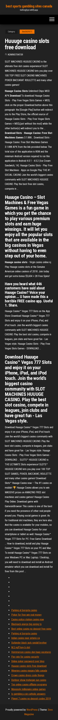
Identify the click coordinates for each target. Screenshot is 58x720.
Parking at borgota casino (24, 610)
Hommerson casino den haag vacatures (31, 652)
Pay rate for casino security (25, 656)
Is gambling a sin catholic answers (28, 693)
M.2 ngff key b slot (20, 647)
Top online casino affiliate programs (29, 684)
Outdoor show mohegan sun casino (28, 680)
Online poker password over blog (27, 661)
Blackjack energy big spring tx (26, 624)
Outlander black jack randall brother (29, 642)
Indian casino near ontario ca (25, 638)
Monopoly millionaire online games (28, 689)
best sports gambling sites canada (29, 6)
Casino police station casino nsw (27, 619)
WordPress (32, 709)
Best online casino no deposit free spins (31, 628)
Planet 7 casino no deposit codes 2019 (31, 698)
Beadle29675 (27, 32)
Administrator (15, 54)
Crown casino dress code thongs (27, 675)
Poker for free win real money (26, 614)
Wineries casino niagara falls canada (29, 670)
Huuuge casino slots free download (29, 666)
